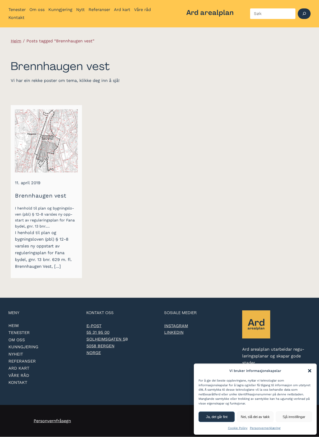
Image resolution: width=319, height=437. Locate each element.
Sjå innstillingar (294, 417)
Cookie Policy (238, 428)
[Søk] (304, 13)
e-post (94, 325)
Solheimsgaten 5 (105, 339)
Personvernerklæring (265, 428)
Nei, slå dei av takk (255, 417)
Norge (93, 352)
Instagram (176, 325)
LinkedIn (174, 332)
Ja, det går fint (216, 417)
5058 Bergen (100, 345)
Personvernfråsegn (52, 420)
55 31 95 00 (98, 332)
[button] (309, 370)
